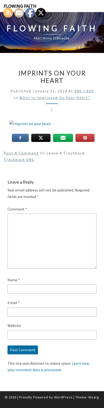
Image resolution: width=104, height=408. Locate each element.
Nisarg (94, 397)
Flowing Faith (20, 6)
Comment (17, 209)
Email (13, 302)
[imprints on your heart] (30, 125)
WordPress (63, 397)
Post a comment (21, 153)
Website (14, 325)
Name (13, 279)
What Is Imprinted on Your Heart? (54, 97)
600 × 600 (84, 91)
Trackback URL (19, 159)
